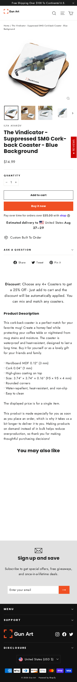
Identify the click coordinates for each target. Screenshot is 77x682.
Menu (9, 609)
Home (7, 25)
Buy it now (38, 206)
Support (12, 620)
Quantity (12, 175)
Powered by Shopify (47, 677)
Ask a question (17, 249)
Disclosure (15, 648)
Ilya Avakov (13, 125)
